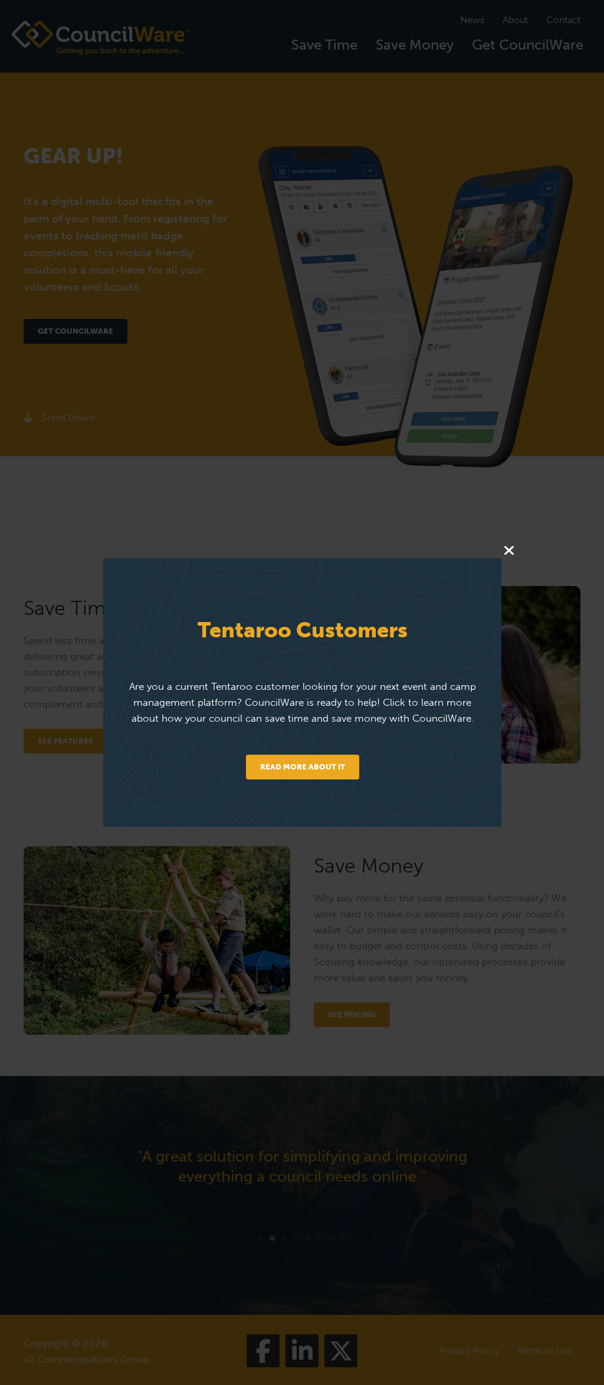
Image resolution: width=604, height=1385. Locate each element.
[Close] (508, 551)
